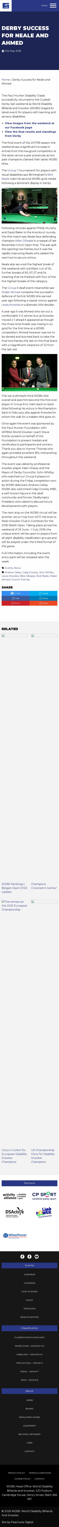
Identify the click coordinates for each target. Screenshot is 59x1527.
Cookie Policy (22, 1479)
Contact (30, 1451)
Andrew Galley (13, 572)
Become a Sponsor (29, 1434)
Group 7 (13, 170)
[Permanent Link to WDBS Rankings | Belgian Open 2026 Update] (15, 757)
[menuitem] (29, 1274)
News (17, 568)
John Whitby (46, 572)
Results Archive (29, 1317)
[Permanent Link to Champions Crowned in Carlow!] (44, 757)
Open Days (29, 1308)
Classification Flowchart (29, 1337)
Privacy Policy (16, 1473)
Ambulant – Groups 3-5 (29, 1354)
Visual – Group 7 (29, 1371)
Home (6, 79)
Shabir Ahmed (11, 292)
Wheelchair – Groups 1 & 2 (29, 1346)
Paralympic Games (29, 1417)
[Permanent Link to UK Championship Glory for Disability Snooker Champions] (44, 1023)
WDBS (29, 1400)
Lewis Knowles (11, 304)
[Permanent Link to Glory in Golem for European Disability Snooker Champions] (15, 1023)
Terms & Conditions (40, 1473)
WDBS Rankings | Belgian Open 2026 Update (14, 888)
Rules (29, 1300)
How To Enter (29, 1291)
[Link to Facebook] (22, 1257)
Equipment (29, 1425)
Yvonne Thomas (20, 579)
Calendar (29, 1283)
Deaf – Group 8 (29, 1380)
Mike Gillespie (24, 240)
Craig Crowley (30, 572)
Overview (29, 1274)
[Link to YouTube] (36, 1257)
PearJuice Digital (22, 1522)
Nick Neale (42, 576)
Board (29, 1408)
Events (9, 568)
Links (29, 1442)
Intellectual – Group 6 (29, 1363)
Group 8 (13, 287)
